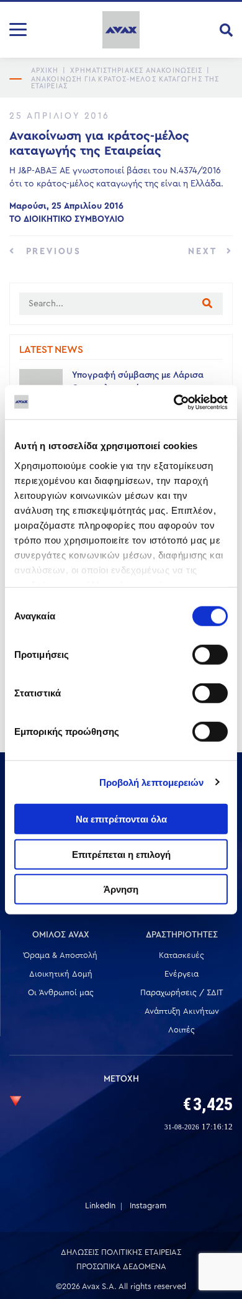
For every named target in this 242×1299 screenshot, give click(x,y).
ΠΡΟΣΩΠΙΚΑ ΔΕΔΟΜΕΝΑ (121, 1266)
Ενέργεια (181, 974)
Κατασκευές (181, 955)
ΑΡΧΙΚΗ (45, 70)
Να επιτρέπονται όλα (121, 819)
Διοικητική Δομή (60, 974)
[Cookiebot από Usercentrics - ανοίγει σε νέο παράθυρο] (174, 402)
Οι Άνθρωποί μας (61, 992)
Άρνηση (121, 889)
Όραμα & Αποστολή (60, 955)
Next (204, 251)
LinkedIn (100, 1205)
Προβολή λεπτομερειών (151, 782)
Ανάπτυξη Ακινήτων (182, 1011)
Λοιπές (181, 1030)
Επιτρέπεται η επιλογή (121, 854)
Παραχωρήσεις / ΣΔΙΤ (181, 992)
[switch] (210, 655)
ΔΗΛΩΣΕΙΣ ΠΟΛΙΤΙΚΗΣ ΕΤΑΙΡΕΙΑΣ (121, 1252)
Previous (51, 251)
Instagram (148, 1205)
